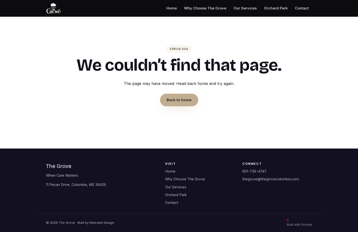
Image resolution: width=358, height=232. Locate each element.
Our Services (245, 8)
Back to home (179, 100)
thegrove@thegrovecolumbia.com (270, 179)
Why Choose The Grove (205, 8)
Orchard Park (276, 8)
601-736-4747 (254, 171)
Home (171, 8)
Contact (302, 8)
